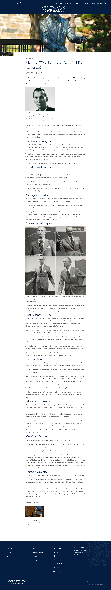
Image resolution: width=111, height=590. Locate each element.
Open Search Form (105, 3)
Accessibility (85, 581)
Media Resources (37, 560)
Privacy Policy (68, 581)
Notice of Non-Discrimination (97, 581)
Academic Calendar (37, 552)
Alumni (21, 3)
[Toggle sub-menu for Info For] (30, 3)
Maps (8, 560)
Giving (16, 3)
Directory (9, 552)
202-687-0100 (79, 555)
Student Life (67, 3)
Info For (27, 3)
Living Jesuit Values (35, 533)
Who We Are (58, 3)
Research (86, 3)
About (34, 548)
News (6, 3)
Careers (34, 556)
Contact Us (10, 548)
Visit (8, 556)
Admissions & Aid (96, 3)
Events (11, 3)
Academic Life (77, 3)
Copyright (77, 581)
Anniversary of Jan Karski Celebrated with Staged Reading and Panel (34, 523)
